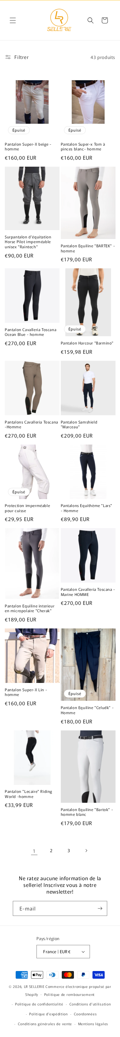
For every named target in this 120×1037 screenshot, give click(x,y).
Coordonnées (85, 1013)
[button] (13, 20)
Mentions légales (93, 1023)
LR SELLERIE (34, 986)
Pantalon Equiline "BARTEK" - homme (88, 248)
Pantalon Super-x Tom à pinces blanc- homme (83, 146)
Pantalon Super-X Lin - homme (26, 692)
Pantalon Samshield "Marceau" (79, 424)
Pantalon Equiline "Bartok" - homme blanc (87, 812)
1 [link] (34, 850)
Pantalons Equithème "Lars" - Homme (87, 508)
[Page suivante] (86, 851)
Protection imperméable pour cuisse (27, 508)
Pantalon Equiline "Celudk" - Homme (87, 710)
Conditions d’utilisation (90, 1003)
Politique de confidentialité (39, 1003)
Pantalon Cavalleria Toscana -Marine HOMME (88, 592)
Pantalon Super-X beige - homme (28, 146)
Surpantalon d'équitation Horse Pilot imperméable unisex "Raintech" (28, 241)
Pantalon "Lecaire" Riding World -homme (28, 794)
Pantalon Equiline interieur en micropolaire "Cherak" (29, 608)
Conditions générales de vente (45, 1023)
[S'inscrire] (100, 908)
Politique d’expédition (48, 1013)
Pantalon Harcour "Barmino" (87, 342)
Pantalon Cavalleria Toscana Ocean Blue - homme (30, 332)
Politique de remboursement (69, 994)
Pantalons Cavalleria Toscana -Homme (31, 424)
